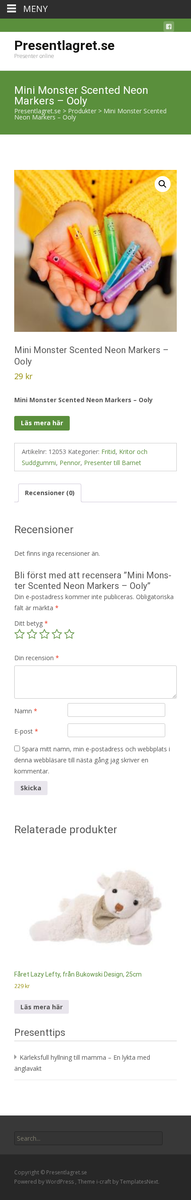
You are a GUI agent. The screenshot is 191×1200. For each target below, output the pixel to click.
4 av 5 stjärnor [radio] (57, 634)
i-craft (104, 1181)
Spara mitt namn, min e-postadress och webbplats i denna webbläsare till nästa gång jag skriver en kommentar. (92, 760)
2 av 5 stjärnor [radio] (32, 634)
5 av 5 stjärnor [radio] (69, 634)
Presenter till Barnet (112, 462)
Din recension (36, 658)
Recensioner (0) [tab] (50, 492)
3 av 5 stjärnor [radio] (44, 634)
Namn (25, 711)
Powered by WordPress (44, 1181)
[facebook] (168, 28)
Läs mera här (42, 423)
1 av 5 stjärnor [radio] (19, 634)
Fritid (108, 451)
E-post (26, 731)
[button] (163, 184)
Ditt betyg (31, 623)
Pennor (70, 462)
